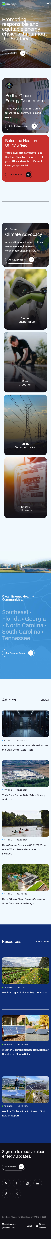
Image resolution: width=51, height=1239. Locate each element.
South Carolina (21, 631)
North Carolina (24, 625)
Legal (29, 1225)
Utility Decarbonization (25, 445)
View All (45, 699)
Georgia (35, 618)
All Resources (42, 941)
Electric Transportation (25, 320)
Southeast (15, 612)
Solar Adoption (25, 382)
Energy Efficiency (25, 508)
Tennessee (16, 638)
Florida (11, 618)
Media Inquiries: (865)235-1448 (9, 1226)
